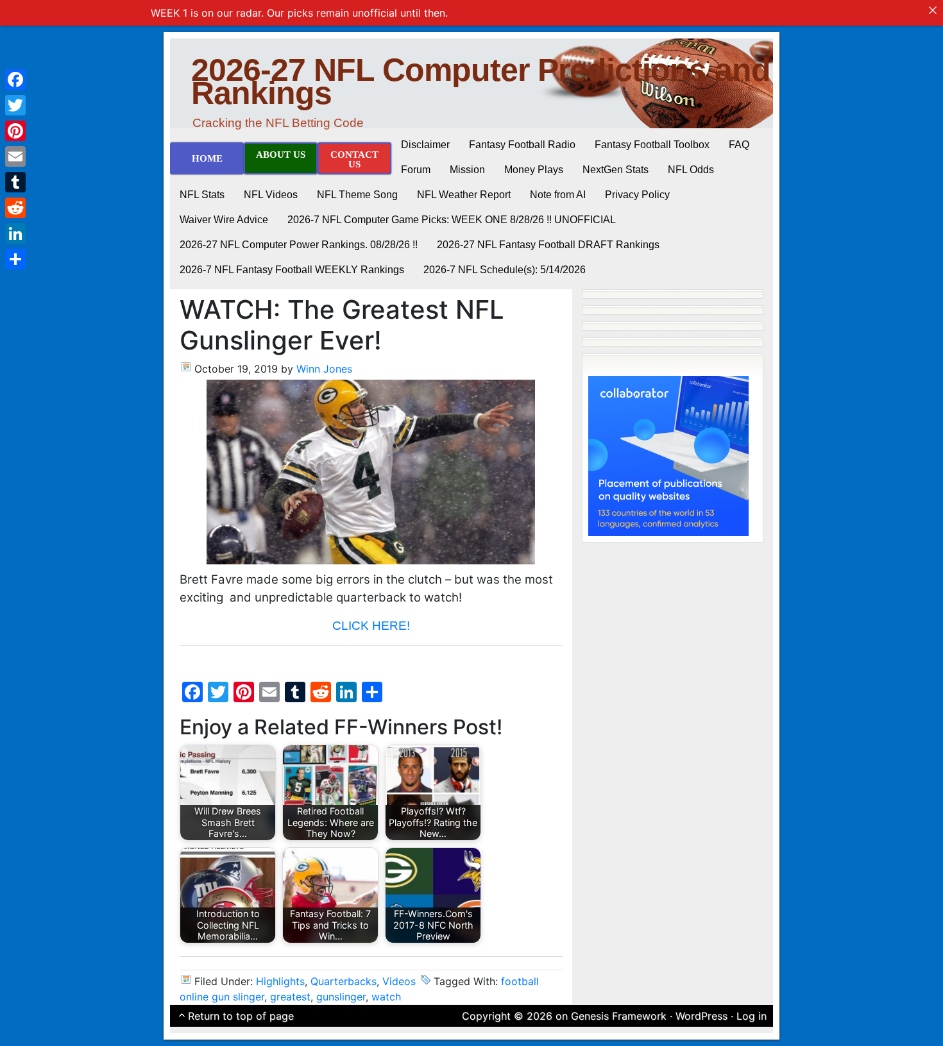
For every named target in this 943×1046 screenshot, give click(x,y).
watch (386, 996)
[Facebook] (15, 79)
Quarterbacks (343, 981)
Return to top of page (241, 1015)
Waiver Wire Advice (224, 219)
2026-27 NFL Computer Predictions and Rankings (480, 81)
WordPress (701, 1015)
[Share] (15, 259)
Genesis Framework (619, 1015)
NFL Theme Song (357, 194)
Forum (415, 169)
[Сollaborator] (668, 454)
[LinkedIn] (15, 233)
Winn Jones (324, 368)
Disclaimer (425, 144)
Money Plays (533, 169)
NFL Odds (691, 169)
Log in (751, 1015)
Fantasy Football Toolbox (652, 144)
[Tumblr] (15, 182)
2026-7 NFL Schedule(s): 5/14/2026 (504, 269)
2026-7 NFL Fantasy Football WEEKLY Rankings (292, 269)
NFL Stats (202, 194)
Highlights (280, 981)
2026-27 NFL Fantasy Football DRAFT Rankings (548, 244)
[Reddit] (15, 208)
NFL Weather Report (464, 194)
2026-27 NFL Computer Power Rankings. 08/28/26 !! (299, 244)
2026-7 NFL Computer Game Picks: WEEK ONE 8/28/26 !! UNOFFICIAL (451, 219)
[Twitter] (15, 105)
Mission (467, 169)
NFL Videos (271, 194)
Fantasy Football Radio (522, 144)
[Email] (15, 156)
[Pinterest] (15, 131)
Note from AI (558, 194)
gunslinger (341, 996)
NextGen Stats (615, 169)
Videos (399, 981)
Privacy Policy (637, 194)
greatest (290, 996)
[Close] (932, 10)
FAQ (739, 144)
